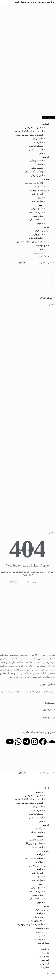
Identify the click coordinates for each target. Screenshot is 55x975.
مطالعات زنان (36, 219)
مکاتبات (39, 186)
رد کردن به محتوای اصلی (25, 2)
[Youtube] (10, 741)
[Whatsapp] (18, 741)
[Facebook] (43, 741)
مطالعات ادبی (36, 146)
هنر (41, 249)
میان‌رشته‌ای (37, 216)
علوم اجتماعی (36, 212)
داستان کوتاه (36, 138)
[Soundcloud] (51, 741)
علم (41, 205)
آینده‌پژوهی (37, 194)
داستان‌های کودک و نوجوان (30, 241)
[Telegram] (26, 741)
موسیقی (38, 252)
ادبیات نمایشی (36, 149)
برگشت (39, 792)
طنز (41, 153)
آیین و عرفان (37, 175)
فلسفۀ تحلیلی (36, 168)
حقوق (40, 223)
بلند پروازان (37, 234)
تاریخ (40, 197)
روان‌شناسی (37, 201)
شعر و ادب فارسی (34, 127)
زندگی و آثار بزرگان (33, 171)
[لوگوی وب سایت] (47, 114)
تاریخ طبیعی (37, 208)
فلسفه (40, 164)
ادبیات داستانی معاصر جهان (29, 135)
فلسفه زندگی (36, 160)
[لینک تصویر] (27, 649)
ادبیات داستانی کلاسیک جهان (29, 131)
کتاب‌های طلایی (35, 238)
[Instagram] (34, 741)
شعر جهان (38, 142)
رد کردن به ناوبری (46, 2)
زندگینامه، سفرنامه (33, 182)
